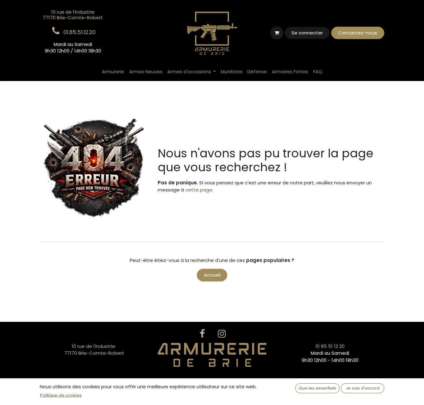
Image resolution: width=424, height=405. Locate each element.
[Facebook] (202, 333)
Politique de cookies (61, 395)
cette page (198, 190)
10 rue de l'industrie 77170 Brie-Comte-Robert (94, 350)
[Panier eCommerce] (276, 32)
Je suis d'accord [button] (363, 388)
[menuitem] (113, 72)
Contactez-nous (357, 32)
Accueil (212, 275)
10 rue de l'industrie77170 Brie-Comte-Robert (73, 15)
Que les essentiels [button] (317, 388)
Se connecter (307, 32)
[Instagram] (222, 333)
